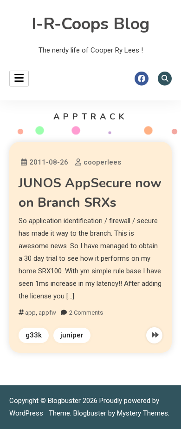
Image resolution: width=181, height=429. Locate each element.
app (30, 312)
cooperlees (102, 162)
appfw (47, 312)
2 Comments (86, 312)
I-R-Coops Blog (90, 24)
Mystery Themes (142, 413)
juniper (72, 335)
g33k (34, 335)
